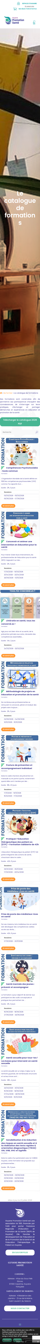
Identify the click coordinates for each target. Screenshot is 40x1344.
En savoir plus (8, 506)
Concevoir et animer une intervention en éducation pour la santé (19, 544)
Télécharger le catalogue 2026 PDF (20, 421)
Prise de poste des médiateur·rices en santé (19, 915)
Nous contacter (20, 1308)
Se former (8, 393)
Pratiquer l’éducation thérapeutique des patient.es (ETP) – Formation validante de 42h (20, 841)
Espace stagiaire (29, 3)
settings (24, 1336)
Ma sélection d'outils (28, 9)
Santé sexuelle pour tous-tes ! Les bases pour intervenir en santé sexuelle (19, 1060)
